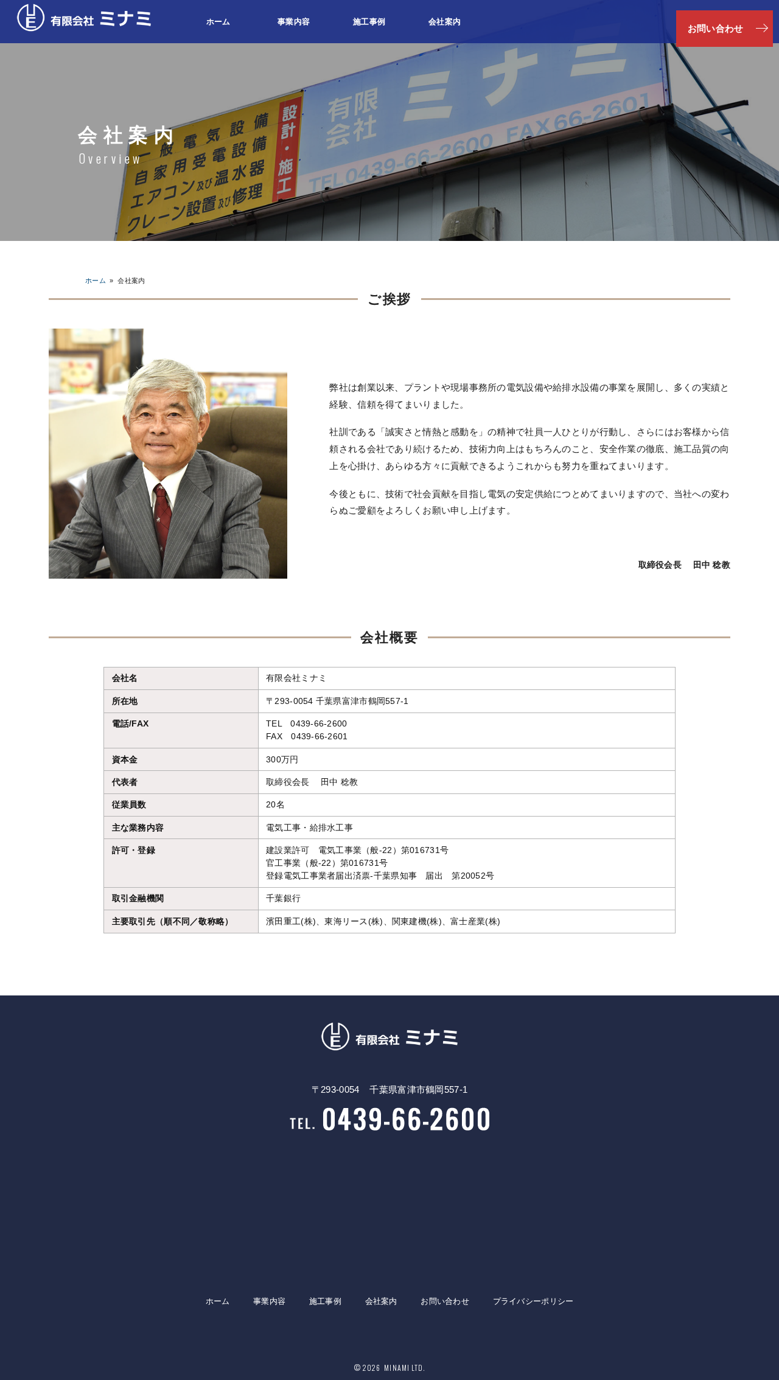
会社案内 (444, 21)
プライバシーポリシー (533, 1301)
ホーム (218, 21)
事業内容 (294, 21)
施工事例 (369, 21)
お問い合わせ (445, 1301)
